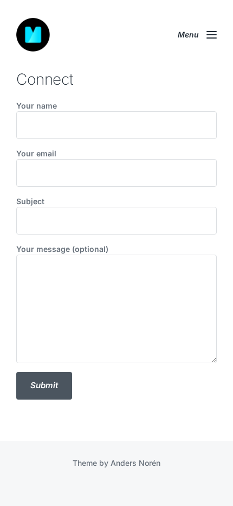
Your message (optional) (62, 249)
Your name (36, 105)
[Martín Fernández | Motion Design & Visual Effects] (33, 35)
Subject (30, 201)
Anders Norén (135, 462)
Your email (36, 153)
